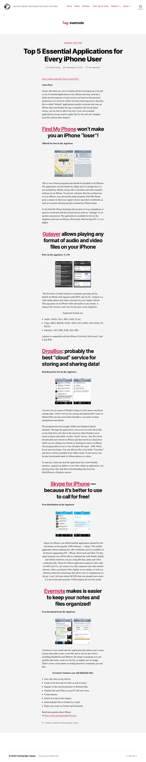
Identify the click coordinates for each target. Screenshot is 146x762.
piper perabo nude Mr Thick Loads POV (60, 78)
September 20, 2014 (74, 67)
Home (69, 6)
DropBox (52, 351)
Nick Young (55, 67)
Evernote (54, 591)
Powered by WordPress (48, 756)
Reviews (86, 6)
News (77, 6)
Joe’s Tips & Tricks (100, 6)
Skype (75, 723)
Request (115, 6)
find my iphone (66, 723)
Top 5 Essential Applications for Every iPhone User (73, 55)
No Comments (94, 67)
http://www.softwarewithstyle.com (60, 715)
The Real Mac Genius (26, 756)
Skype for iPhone (70, 484)
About (126, 6)
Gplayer (51, 234)
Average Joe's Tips (73, 43)
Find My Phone (59, 129)
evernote (56, 723)
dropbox (48, 723)
